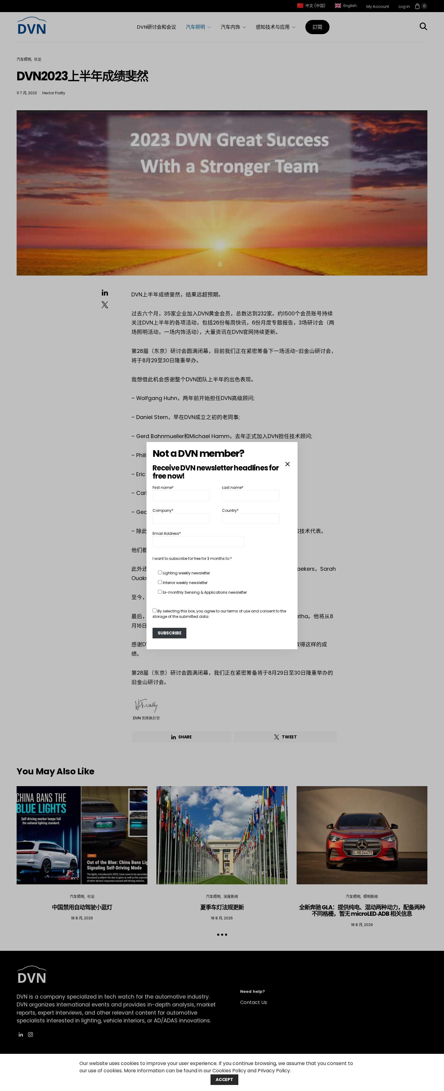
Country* (230, 510)
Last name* (232, 487)
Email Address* (167, 533)
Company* (163, 510)
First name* (163, 487)
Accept (224, 1079)
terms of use (238, 611)
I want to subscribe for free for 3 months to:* (192, 558)
